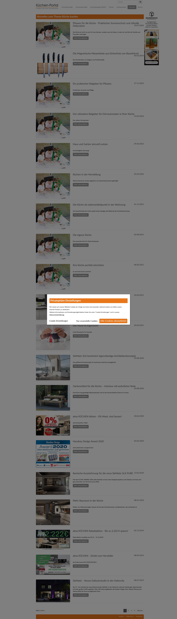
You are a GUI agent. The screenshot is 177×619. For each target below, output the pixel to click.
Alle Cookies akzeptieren (113, 321)
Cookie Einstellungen (58, 321)
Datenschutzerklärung (56, 315)
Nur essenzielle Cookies (87, 321)
